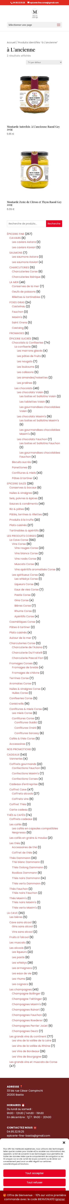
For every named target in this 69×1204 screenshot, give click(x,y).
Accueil (11, 42)
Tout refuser (35, 1182)
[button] (64, 1142)
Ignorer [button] (60, 1199)
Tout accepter (34, 1173)
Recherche (54, 223)
